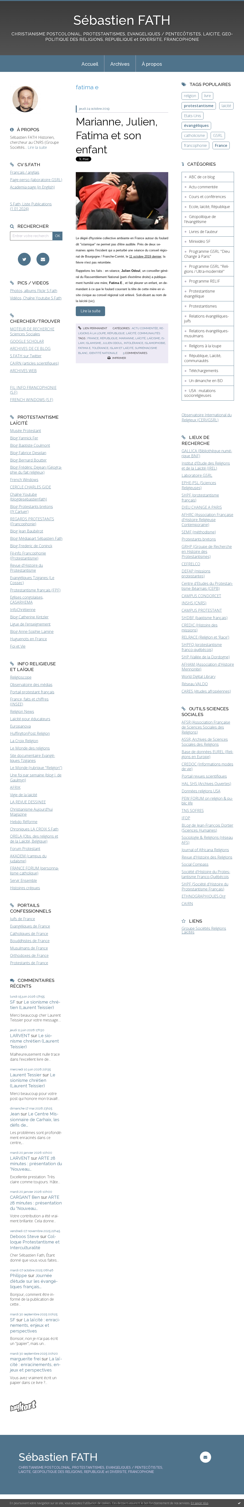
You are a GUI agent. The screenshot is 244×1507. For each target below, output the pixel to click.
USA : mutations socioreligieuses (200, 393)
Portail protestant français (32, 692)
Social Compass (195, 864)
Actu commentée (145, 328)
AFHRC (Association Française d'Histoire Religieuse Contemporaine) (207, 519)
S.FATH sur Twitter (25, 355)
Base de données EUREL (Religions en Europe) (207, 754)
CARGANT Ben (25, 1197)
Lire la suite (37, 147)
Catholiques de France (29, 933)
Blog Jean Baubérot (26, 531)
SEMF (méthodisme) (199, 532)
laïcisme (153, 338)
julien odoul (112, 343)
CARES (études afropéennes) (206, 691)
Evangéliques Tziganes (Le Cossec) (32, 580)
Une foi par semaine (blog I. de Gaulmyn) (35, 777)
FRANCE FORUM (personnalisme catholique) (34, 870)
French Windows (24, 479)
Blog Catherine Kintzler (29, 617)
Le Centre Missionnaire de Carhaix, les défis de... (34, 1119)
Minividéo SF (199, 241)
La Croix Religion (24, 740)
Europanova (20, 726)
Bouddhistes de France (30, 940)
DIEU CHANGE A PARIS (202, 507)
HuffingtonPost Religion (30, 733)
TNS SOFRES (193, 810)
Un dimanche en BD (206, 380)
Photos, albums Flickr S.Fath (33, 290)
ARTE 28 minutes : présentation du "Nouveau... (36, 1164)
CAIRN (187, 903)
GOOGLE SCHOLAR (27, 341)
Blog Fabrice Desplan (28, 452)
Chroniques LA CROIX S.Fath (34, 829)
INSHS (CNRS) (194, 603)
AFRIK (15, 787)
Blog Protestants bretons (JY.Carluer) (31, 509)
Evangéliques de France (30, 926)
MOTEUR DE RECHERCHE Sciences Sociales (32, 331)
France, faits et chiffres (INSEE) (29, 701)
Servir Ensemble (23, 880)
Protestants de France (29, 962)
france (93, 338)
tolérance (100, 348)
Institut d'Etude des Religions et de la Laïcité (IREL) (206, 466)
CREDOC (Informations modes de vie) (207, 766)
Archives (120, 64)
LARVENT (20, 1035)
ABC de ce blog (202, 176)
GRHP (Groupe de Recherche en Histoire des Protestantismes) (207, 551)
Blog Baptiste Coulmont (30, 445)
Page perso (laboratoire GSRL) (36, 179)
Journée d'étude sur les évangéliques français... (34, 1281)
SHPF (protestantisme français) (200, 497)
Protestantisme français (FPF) (35, 590)
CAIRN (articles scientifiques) (34, 363)
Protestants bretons (199, 539)
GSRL (218, 135)
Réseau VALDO (195, 683)
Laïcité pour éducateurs (30, 718)
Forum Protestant (25, 848)
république (108, 338)
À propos (152, 64)
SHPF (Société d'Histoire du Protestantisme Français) (205, 886)
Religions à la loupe (205, 345)
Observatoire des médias (31, 684)
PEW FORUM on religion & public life (207, 801)
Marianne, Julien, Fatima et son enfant (117, 135)
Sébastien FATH (122, 20)
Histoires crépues (25, 887)
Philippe (18, 1275)
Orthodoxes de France (29, 955)
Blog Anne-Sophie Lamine (32, 631)
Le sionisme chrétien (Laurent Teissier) (34, 1041)
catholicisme (194, 135)
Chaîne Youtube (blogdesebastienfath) (28, 497)
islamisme (93, 343)
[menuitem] (90, 63)
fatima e (84, 348)
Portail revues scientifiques (204, 776)
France (221, 145)
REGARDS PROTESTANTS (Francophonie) (32, 521)
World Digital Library (198, 676)
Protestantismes (203, 306)
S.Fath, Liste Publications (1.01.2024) (31, 206)
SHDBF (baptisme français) (205, 617)
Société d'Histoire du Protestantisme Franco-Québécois (206, 874)
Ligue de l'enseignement (30, 624)
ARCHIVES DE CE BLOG (30, 348)
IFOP (186, 818)
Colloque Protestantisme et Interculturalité (35, 1242)
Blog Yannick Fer (24, 438)
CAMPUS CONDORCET (201, 595)
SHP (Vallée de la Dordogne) (206, 657)
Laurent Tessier (25, 1074)
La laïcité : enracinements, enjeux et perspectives (35, 1325)
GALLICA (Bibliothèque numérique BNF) (207, 453)
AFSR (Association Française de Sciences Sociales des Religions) (206, 727)
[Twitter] (24, 259)
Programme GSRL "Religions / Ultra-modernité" (206, 269)
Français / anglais (24, 172)
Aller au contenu (16, 4)
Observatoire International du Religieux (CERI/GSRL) (207, 417)
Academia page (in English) (32, 187)
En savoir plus (199, 1503)
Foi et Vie (17, 646)
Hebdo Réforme (23, 821)
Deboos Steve (24, 1236)
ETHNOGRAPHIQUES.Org (203, 896)
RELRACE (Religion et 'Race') (205, 637)
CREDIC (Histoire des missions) (200, 627)
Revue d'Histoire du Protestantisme (26, 568)
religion (190, 95)
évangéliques (196, 125)
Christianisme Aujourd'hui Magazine (31, 812)
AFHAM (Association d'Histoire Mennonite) (208, 667)
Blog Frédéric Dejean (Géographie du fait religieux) (36, 470)
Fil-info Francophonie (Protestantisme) (28, 556)
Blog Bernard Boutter (28, 460)
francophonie (195, 145)
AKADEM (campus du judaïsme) (28, 858)
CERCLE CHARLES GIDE (30, 487)
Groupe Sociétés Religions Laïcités (204, 930)
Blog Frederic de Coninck (31, 545)
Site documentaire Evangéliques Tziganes (32, 758)
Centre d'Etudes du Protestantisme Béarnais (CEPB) (207, 586)
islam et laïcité (121, 348)
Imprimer (119, 358)
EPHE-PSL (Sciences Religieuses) (199, 485)
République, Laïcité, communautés (133, 333)
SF (12, 1002)
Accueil (89, 64)
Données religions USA (201, 791)
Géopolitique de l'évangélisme (200, 219)
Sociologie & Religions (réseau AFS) (207, 840)
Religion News (22, 711)
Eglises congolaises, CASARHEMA (26, 600)
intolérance (133, 343)
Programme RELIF (204, 281)
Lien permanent (94, 328)
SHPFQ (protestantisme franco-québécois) (202, 647)
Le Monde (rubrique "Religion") (36, 767)
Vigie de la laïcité (23, 794)
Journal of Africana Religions (205, 849)
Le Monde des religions (30, 748)
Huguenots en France (28, 639)
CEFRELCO (191, 564)
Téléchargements (203, 370)
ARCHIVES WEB (23, 370)
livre (207, 95)
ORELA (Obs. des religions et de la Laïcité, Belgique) (34, 839)
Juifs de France (22, 918)
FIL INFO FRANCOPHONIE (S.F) (33, 390)
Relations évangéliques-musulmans (206, 333)
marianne (126, 338)
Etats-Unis (192, 115)
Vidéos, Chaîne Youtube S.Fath (35, 298)
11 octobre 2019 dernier (145, 256)
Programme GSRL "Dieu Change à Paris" (207, 254)
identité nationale (103, 353)
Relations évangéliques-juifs (206, 318)
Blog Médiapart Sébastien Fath (36, 538)
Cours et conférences (207, 196)
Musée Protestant (25, 430)
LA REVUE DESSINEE (28, 802)
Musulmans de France (29, 948)
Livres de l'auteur (203, 231)
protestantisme (199, 105)
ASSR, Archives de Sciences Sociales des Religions (205, 742)
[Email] (42, 259)
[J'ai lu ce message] (239, 1503)
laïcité (140, 338)
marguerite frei (25, 1358)
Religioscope (20, 677)
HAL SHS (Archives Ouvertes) (206, 783)
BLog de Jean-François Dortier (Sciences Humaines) (207, 828)
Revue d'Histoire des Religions (207, 857)
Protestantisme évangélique (199, 293)
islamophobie (155, 343)
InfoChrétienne (23, 609)
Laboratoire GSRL (197, 475)
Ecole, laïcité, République (209, 206)
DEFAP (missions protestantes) (196, 573)
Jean (15, 1113)
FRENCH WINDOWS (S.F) (31, 399)
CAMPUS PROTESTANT (202, 610)
